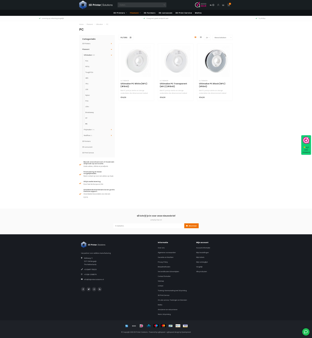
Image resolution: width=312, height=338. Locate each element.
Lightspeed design (172, 332)
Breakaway (89, 112)
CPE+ (87, 107)
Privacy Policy (163, 262)
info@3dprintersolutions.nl (94, 279)
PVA (86, 101)
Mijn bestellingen (202, 252)
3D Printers (119, 13)
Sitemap (161, 281)
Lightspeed (161, 332)
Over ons (161, 248)
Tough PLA (89, 72)
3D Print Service (183, 13)
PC (86, 124)
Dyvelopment (186, 332)
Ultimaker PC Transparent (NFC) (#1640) (173, 85)
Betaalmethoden (164, 267)
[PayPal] (178, 326)
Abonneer (192, 226)
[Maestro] (156, 326)
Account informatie (203, 248)
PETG (87, 66)
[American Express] (127, 326)
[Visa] (185, 326)
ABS (86, 78)
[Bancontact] (171, 326)
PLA (86, 61)
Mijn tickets (200, 257)
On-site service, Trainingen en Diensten (172, 300)
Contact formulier (164, 276)
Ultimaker (89, 55)
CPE (86, 89)
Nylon (87, 95)
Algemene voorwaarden (167, 252)
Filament (134, 13)
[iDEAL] (141, 326)
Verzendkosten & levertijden (168, 271)
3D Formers (150, 13)
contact (160, 286)
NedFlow (88, 135)
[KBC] (149, 326)
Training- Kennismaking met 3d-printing (172, 290)
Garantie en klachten (165, 257)
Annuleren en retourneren (167, 309)
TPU (86, 84)
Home (81, 24)
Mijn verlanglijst (202, 262)
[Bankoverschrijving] (134, 326)
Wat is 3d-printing (164, 314)
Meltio (198, 13)
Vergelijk (199, 267)
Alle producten (201, 271)
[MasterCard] (163, 326)
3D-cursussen (165, 13)
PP (86, 118)
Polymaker (89, 129)
